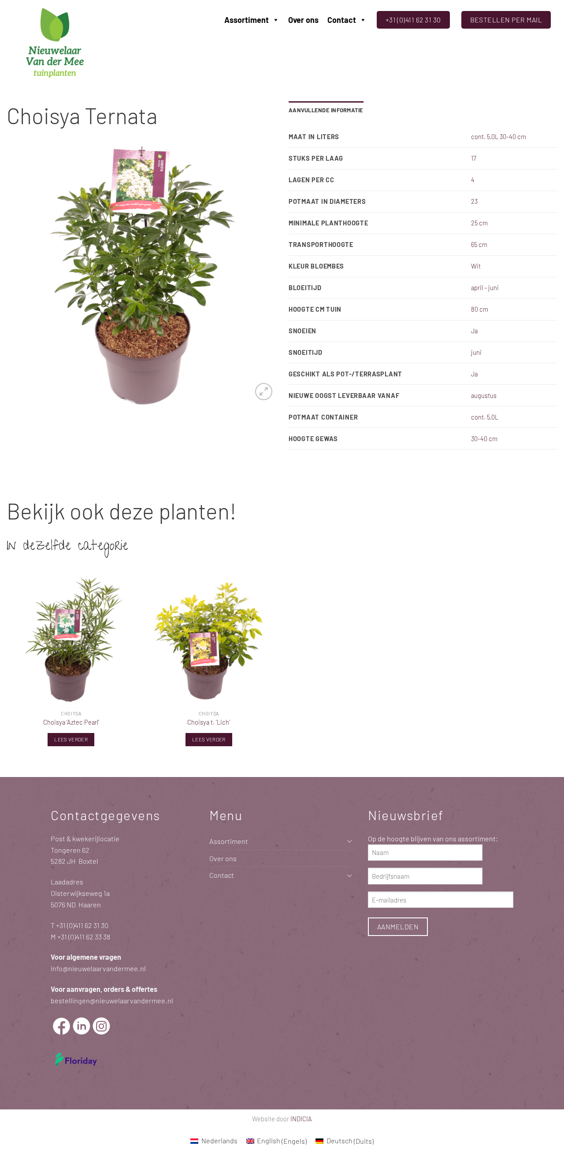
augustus (484, 395)
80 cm (479, 309)
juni (476, 352)
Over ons (303, 20)
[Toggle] (349, 841)
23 (474, 201)
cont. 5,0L (484, 417)
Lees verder (71, 739)
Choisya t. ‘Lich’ (208, 722)
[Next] (259, 275)
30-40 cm (484, 438)
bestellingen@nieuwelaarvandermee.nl (112, 1000)
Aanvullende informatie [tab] (326, 110)
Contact (341, 20)
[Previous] (23, 275)
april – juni (485, 287)
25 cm (479, 223)
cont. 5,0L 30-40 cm (498, 136)
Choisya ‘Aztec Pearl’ (71, 722)
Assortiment (246, 20)
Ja (474, 331)
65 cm (479, 244)
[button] (263, 391)
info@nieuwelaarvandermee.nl (98, 968)
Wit (476, 266)
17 (473, 158)
